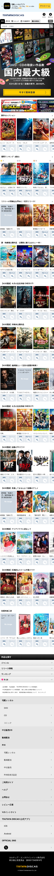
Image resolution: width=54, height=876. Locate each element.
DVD (2, 21)
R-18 (6, 680)
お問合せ (6, 797)
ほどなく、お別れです (7, 187)
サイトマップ (42, 692)
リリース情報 (7, 668)
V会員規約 (12, 687)
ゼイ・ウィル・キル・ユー (42, 310)
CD (9, 21)
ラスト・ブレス (22, 143)
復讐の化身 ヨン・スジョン (43, 556)
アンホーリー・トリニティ (9, 351)
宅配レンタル (9, 752)
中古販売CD (26, 21)
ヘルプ (5, 789)
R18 (50, 21)
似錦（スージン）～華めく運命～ (28, 597)
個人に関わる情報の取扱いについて (32, 689)
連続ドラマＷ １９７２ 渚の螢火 (12, 474)
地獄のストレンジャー (40, 392)
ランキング (6, 674)
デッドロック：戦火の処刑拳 (43, 351)
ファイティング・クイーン (42, 143)
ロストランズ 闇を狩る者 (9, 310)
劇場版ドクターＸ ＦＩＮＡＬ (27, 433)
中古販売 (8, 767)
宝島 (18, 229)
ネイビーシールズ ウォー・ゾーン (29, 351)
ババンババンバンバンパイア (43, 433)
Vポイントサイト (9, 812)
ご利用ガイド (7, 782)
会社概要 (5, 687)
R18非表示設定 (10, 774)
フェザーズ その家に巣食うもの (11, 392)
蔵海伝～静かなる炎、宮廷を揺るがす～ (14, 597)
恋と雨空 (36, 597)
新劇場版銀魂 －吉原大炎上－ (27, 515)
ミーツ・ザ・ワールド (7, 638)
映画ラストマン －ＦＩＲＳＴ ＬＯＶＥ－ (32, 187)
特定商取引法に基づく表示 (10, 692)
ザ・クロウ (20, 310)
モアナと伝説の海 (6, 269)
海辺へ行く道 (37, 638)
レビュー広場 (7, 804)
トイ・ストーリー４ (23, 269)
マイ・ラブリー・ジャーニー (26, 556)
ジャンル (5, 663)
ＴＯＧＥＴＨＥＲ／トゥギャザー (28, 392)
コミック (16, 21)
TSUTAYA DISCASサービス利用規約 (26, 687)
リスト (44, 17)
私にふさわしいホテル (24, 638)
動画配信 (36, 21)
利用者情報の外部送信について (28, 692)
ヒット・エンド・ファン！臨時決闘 (12, 143)
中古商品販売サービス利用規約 (11, 689)
